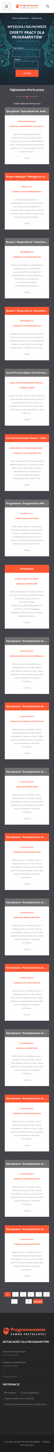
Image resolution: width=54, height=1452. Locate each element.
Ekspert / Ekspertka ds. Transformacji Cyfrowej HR (27, 242)
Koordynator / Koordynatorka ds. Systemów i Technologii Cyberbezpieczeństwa (27, 641)
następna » (38, 1301)
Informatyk (27, 568)
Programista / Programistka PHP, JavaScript (27, 503)
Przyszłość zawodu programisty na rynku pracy (25, 1404)
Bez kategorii (10, 1392)
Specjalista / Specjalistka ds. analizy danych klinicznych (27, 111)
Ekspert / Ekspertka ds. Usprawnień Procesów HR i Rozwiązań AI (27, 310)
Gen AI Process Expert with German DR (27, 372)
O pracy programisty (29, 1392)
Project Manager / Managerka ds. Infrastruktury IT (27, 176)
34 (29, 1301)
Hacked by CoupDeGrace (14, 1351)
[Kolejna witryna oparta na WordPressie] (27, 6)
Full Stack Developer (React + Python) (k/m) (27, 438)
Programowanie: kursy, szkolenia (19, 1398)
